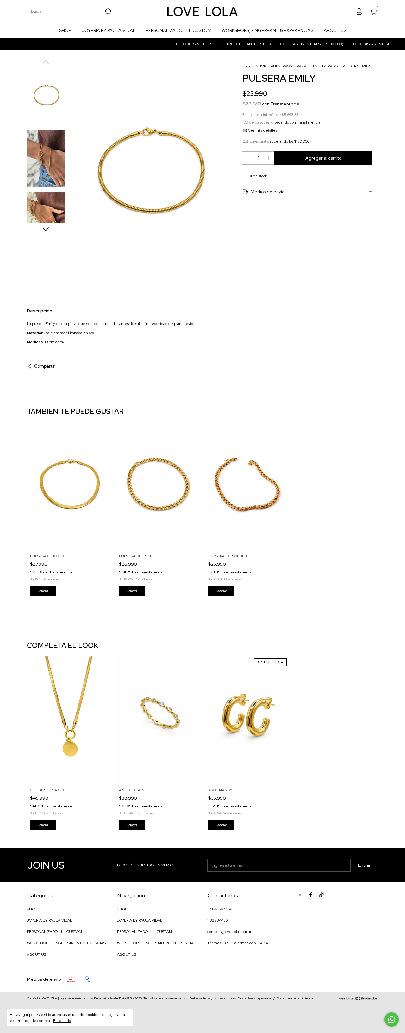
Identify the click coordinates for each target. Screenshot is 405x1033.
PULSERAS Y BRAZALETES (294, 66)
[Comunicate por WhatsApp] (391, 1019)
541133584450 (219, 908)
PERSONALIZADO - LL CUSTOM (178, 30)
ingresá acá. (263, 998)
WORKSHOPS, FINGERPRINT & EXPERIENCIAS (267, 30)
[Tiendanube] (358, 999)
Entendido (62, 1020)
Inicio (246, 66)
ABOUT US (335, 30)
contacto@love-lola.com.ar (229, 931)
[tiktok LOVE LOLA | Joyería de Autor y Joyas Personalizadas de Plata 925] (321, 894)
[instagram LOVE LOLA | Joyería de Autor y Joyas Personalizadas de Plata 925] (299, 894)
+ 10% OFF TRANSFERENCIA (231, 44)
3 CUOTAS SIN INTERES (178, 44)
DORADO (330, 66)
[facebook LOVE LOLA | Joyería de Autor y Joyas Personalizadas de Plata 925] (310, 894)
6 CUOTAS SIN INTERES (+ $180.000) (295, 44)
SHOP (65, 30)
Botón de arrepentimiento (295, 998)
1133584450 (217, 920)
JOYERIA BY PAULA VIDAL (108, 30)
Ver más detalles (262, 130)
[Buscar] (107, 11)
